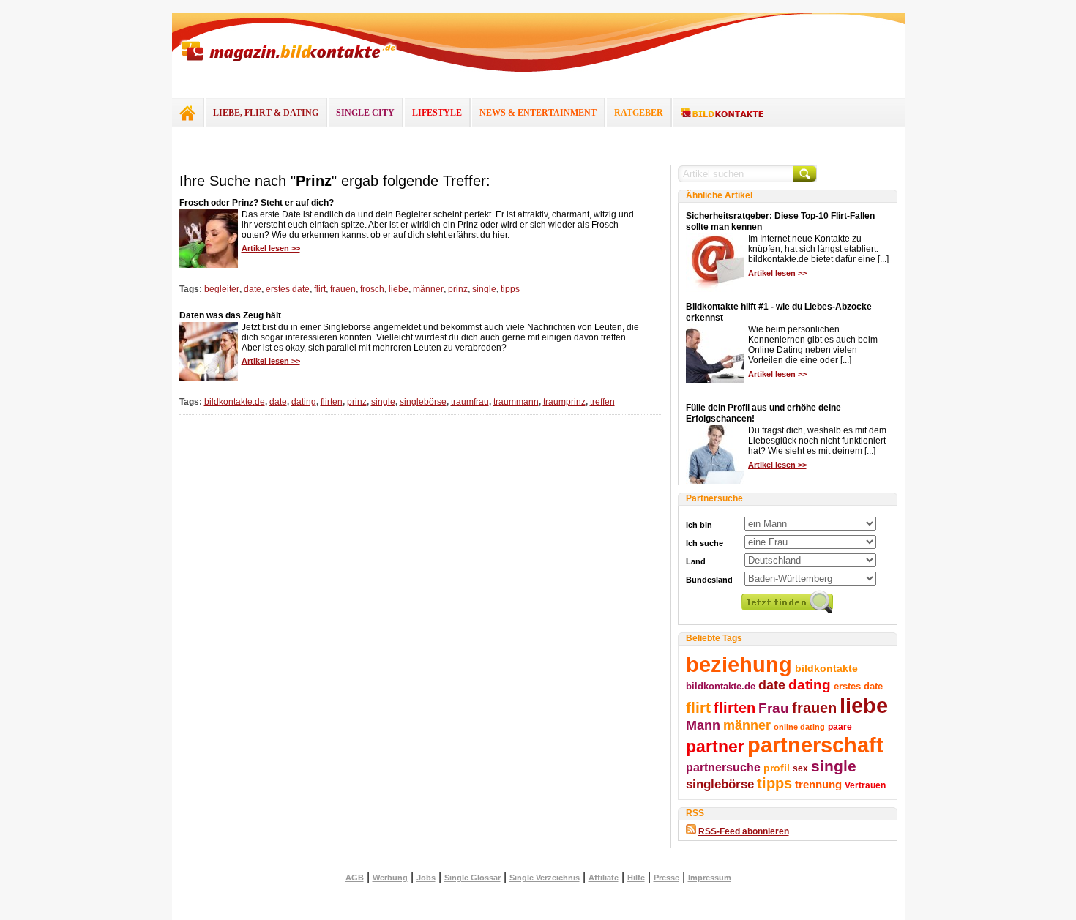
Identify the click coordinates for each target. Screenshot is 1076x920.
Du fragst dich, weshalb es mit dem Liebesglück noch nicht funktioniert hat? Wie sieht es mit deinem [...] (817, 440)
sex (800, 768)
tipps (510, 289)
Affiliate (604, 877)
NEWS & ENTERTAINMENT (538, 113)
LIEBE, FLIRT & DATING (265, 113)
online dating (799, 726)
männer (428, 289)
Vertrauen (865, 785)
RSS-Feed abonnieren (743, 831)
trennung (818, 784)
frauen (343, 289)
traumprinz (564, 402)
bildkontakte (826, 668)
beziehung (739, 664)
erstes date (288, 289)
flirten (332, 402)
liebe (398, 289)
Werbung (390, 877)
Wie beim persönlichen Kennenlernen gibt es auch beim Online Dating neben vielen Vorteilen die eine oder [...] (813, 344)
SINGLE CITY (365, 113)
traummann (516, 402)
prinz (458, 289)
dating (303, 402)
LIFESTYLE (437, 113)
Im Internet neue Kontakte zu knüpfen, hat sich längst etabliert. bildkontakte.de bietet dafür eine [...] (818, 248)
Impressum (709, 877)
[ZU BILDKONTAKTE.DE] (722, 113)
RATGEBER (638, 113)
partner (715, 746)
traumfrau (470, 402)
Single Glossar (472, 877)
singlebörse (423, 402)
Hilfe (636, 877)
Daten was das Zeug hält (230, 315)
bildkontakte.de (234, 402)
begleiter (221, 289)
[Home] (187, 112)
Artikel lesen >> (271, 248)
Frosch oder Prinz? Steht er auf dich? (256, 203)
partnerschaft (815, 745)
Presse (666, 877)
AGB (354, 877)
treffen (602, 402)
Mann (703, 725)
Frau (773, 708)
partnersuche (723, 767)
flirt (320, 289)
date (252, 289)
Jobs (426, 877)
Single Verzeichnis (544, 877)
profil (776, 768)
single (484, 289)
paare (840, 726)
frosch (372, 289)
